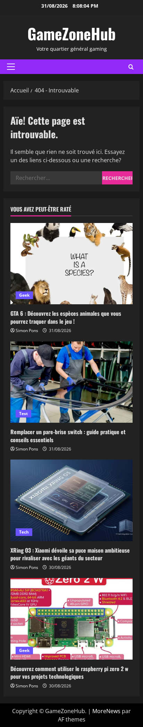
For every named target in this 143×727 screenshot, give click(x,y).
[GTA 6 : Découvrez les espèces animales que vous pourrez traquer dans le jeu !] (71, 264)
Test (23, 413)
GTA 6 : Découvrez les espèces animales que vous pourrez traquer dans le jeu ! (65, 317)
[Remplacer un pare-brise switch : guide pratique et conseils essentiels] (71, 382)
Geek (24, 295)
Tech (24, 532)
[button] (10, 66)
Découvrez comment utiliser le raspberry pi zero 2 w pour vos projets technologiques (69, 672)
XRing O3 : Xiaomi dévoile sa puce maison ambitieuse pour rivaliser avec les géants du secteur (70, 554)
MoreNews (106, 711)
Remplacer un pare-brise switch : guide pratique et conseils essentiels (68, 436)
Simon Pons (27, 330)
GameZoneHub (71, 33)
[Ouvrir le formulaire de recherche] (131, 67)
